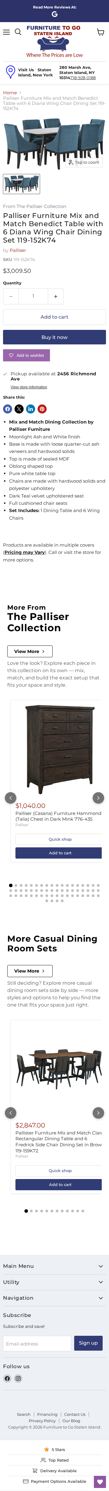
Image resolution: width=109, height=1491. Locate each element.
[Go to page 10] (57, 885)
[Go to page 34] (88, 890)
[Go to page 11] (62, 885)
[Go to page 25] (41, 890)
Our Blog (71, 1420)
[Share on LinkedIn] (30, 409)
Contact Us (74, 1414)
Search (24, 1414)
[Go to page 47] (62, 895)
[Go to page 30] (67, 890)
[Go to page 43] (41, 895)
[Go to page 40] (26, 895)
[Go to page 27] (52, 890)
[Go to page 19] (10, 890)
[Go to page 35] (93, 890)
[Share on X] (19, 409)
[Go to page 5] (31, 885)
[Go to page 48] (67, 895)
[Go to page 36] (98, 890)
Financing (47, 1414)
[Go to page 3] (21, 885)
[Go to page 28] (57, 890)
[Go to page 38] (16, 895)
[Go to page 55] (46, 901)
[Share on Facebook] (7, 409)
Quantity (12, 283)
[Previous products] (10, 798)
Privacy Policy (42, 1420)
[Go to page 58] (62, 901)
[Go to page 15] (82, 885)
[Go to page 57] (57, 901)
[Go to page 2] (16, 885)
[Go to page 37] (10, 895)
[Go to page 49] (72, 895)
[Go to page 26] (46, 890)
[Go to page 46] (57, 895)
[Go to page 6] (36, 885)
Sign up (88, 1343)
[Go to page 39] (21, 895)
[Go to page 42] (36, 895)
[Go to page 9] (52, 885)
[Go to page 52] (88, 895)
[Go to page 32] (77, 890)
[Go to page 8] (46, 885)
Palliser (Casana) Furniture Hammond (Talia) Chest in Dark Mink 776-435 (58, 816)
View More (26, 651)
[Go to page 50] (77, 895)
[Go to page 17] (93, 885)
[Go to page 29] (62, 890)
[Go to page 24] (36, 890)
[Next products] (98, 798)
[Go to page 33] (82, 890)
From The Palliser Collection (34, 206)
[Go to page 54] (98, 895)
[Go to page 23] (31, 890)
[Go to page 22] (26, 890)
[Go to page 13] (72, 885)
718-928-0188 (83, 77)
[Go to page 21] (21, 890)
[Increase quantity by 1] (56, 296)
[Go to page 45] (52, 895)
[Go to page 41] (31, 895)
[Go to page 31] (72, 890)
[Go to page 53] (93, 895)
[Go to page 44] (46, 895)
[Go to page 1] (11, 885)
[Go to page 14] (77, 885)
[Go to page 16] (88, 885)
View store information (29, 387)
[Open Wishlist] (100, 1482)
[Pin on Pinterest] (42, 409)
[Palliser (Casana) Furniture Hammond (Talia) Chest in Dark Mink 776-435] (60, 750)
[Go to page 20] (16, 890)
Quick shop (60, 839)
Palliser (18, 250)
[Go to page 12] (67, 885)
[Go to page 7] (41, 885)
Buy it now (54, 337)
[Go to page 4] (26, 885)
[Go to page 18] (98, 885)
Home (10, 92)
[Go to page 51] (82, 895)
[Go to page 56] (52, 901)
